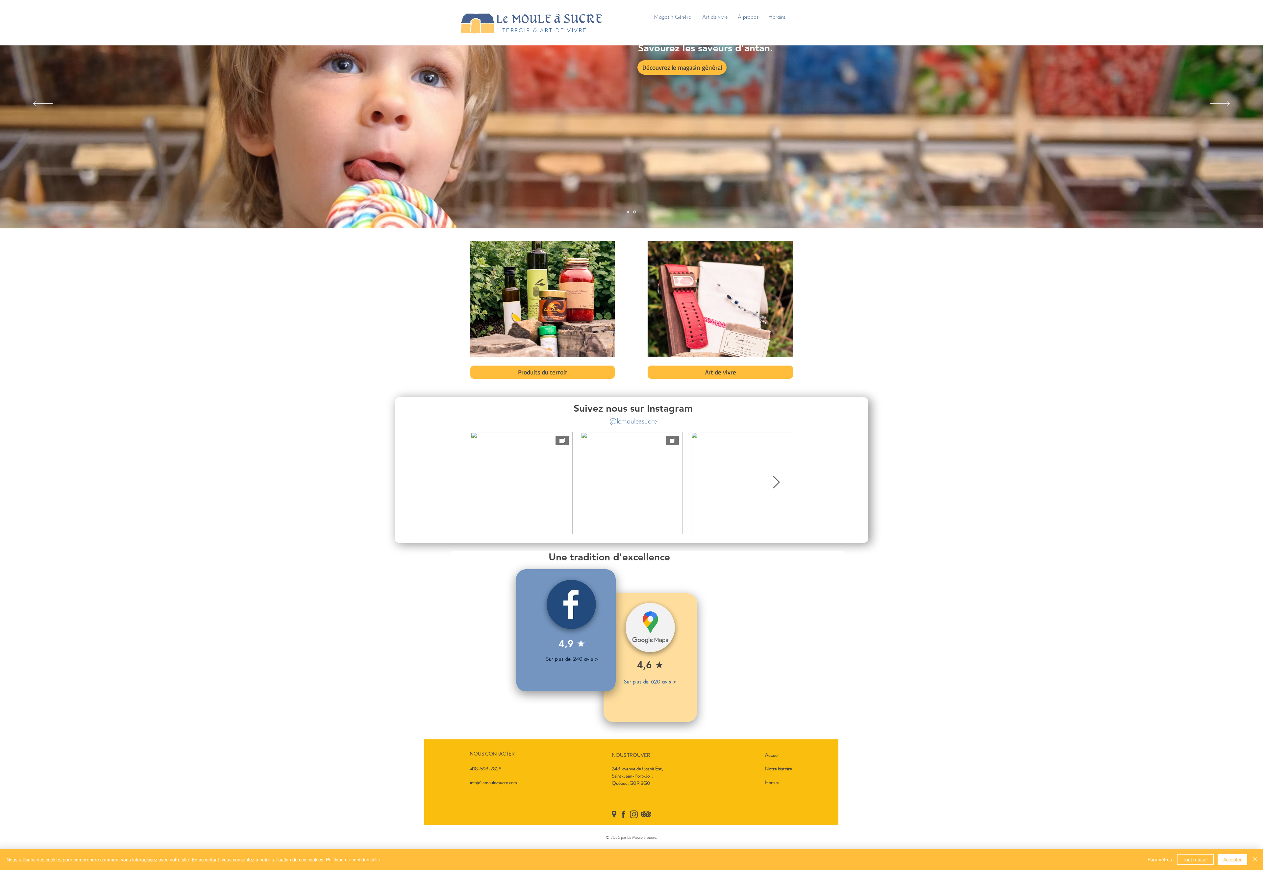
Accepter (1232, 859)
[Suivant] (1220, 104)
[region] (650, 657)
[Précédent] (43, 104)
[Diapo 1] (628, 212)
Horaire (772, 782)
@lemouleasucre (633, 421)
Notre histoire (778, 768)
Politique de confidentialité (353, 859)
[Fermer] (1255, 859)
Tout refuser (1195, 859)
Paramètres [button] (1160, 859)
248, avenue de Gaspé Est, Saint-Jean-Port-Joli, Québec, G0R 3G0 (637, 776)
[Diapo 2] (635, 212)
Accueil (772, 755)
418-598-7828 (486, 768)
